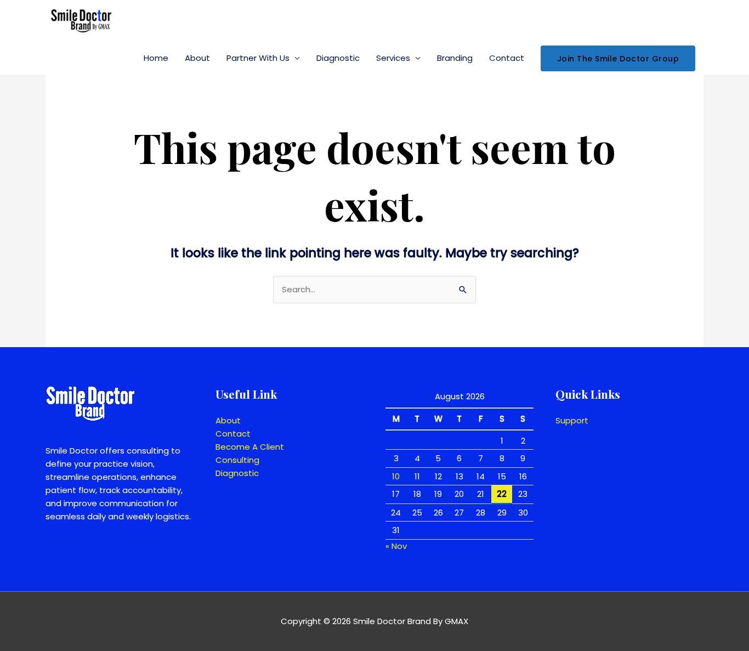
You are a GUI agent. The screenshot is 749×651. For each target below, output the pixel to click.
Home (156, 58)
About (197, 58)
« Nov (396, 546)
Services (393, 58)
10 (396, 476)
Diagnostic (338, 58)
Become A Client (249, 446)
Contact (506, 58)
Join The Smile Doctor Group (618, 58)
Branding (455, 58)
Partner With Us (258, 58)
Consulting (237, 460)
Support (571, 420)
